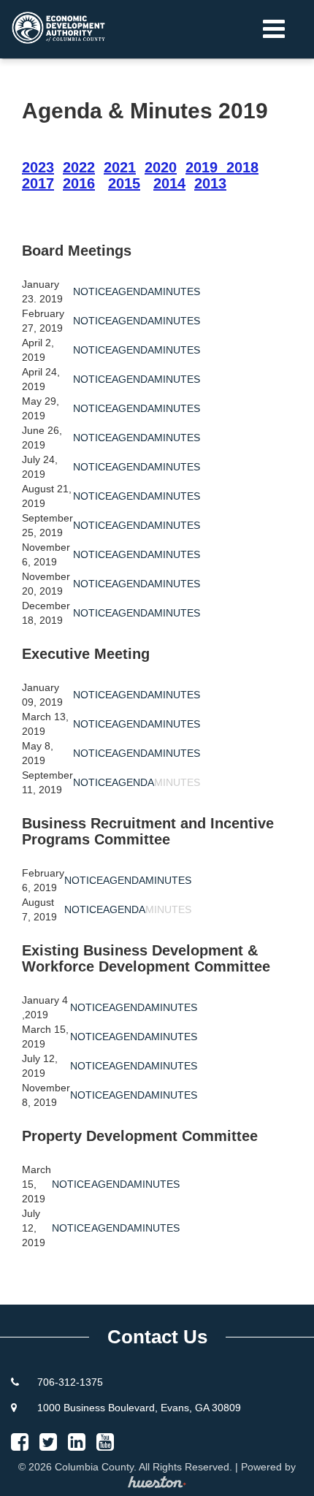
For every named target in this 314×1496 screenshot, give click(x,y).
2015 (124, 183)
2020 (161, 167)
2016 (79, 183)
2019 (201, 167)
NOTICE (92, 291)
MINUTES (177, 291)
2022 (79, 167)
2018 (242, 167)
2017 (38, 183)
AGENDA (133, 291)
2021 (120, 167)
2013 (210, 183)
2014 (169, 183)
